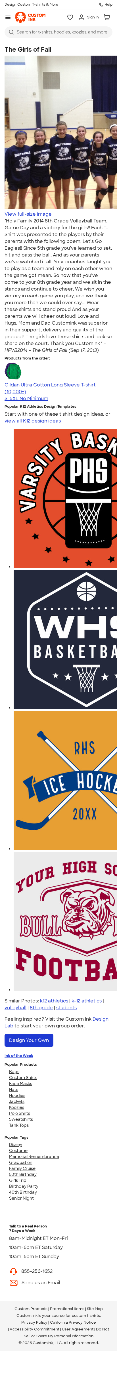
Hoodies (17, 1095)
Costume (18, 1150)
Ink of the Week (19, 1055)
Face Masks (20, 1083)
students (66, 1008)
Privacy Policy (34, 1322)
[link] (30, 17)
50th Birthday (23, 1174)
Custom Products (30, 1308)
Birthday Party (23, 1186)
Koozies (16, 1107)
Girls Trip (17, 1180)
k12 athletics (54, 1001)
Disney (15, 1144)
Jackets (16, 1101)
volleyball (15, 1008)
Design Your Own (29, 1040)
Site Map (95, 1308)
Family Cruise (22, 1168)
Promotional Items (67, 1308)
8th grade (41, 1008)
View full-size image (28, 214)
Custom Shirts (23, 1077)
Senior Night (21, 1198)
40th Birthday (23, 1192)
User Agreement (77, 1329)
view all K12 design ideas (33, 421)
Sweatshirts (21, 1119)
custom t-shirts (86, 1315)
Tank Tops (19, 1125)
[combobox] (58, 32)
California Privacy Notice (73, 1322)
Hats (13, 1089)
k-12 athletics (87, 1001)
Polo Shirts (19, 1113)
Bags (14, 1071)
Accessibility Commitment (34, 1329)
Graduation (20, 1162)
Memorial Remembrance (34, 1156)
